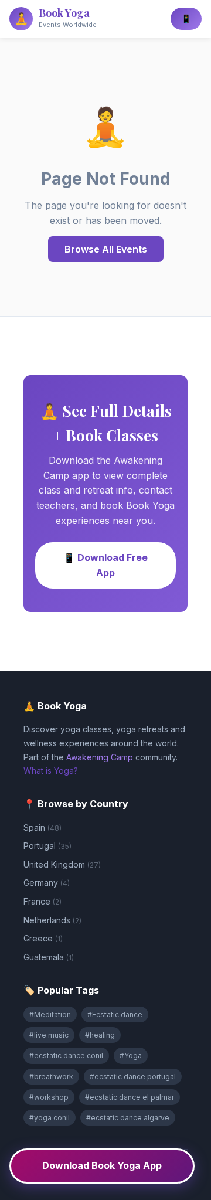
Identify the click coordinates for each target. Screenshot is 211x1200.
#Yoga (131, 1055)
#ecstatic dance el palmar (129, 1097)
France (42, 901)
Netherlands (52, 920)
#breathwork (51, 1076)
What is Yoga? (50, 771)
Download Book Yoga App (102, 1165)
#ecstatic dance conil (66, 1055)
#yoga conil (49, 1117)
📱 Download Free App (105, 565)
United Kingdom (62, 864)
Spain (42, 827)
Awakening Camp (99, 757)
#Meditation (50, 1014)
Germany (46, 883)
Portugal (47, 846)
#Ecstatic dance (114, 1014)
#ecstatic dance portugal (133, 1076)
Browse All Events (105, 249)
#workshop (49, 1097)
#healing (100, 1035)
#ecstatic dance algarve (127, 1117)
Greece (43, 938)
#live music (49, 1035)
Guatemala (48, 957)
